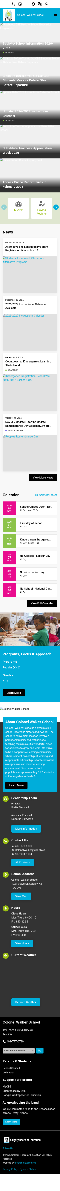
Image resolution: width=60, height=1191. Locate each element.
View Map (21, 896)
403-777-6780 (23, 846)
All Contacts (22, 862)
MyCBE (7, 1086)
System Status (28, 1169)
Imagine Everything (25, 1162)
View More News (43, 477)
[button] (56, 207)
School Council (11, 1068)
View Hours (22, 943)
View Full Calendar (42, 603)
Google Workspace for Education (22, 1095)
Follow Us (8, 1148)
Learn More (14, 692)
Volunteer (8, 1072)
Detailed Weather (25, 1002)
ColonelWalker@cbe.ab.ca (30, 850)
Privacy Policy (10, 1169)
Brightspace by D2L (14, 1091)
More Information (26, 828)
